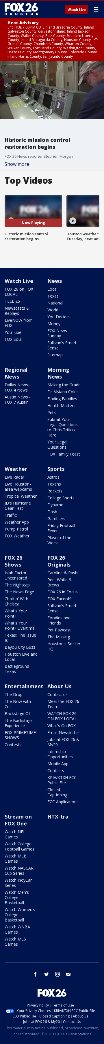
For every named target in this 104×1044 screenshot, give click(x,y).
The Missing (58, 636)
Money (53, 323)
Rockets (54, 491)
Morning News (58, 373)
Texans (54, 484)
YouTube (13, 332)
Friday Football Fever (61, 528)
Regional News (16, 373)
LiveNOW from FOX (19, 322)
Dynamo (55, 504)
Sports (55, 468)
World (52, 310)
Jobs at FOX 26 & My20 (63, 742)
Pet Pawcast (59, 630)
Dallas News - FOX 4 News (18, 387)
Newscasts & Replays (17, 310)
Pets (51, 412)
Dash (52, 511)
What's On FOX (61, 725)
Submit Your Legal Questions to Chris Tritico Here (62, 427)
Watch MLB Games (16, 858)
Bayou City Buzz (20, 647)
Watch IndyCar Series (18, 882)
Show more (17, 164)
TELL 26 (12, 301)
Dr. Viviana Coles (63, 391)
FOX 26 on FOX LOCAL (19, 291)
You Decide (58, 316)
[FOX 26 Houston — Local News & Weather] (21, 9)
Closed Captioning (57, 792)
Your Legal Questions (57, 444)
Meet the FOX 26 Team (63, 704)
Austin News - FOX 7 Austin (18, 399)
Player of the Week (59, 540)
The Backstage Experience (19, 723)
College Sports (61, 498)
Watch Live (77, 10)
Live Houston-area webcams (18, 486)
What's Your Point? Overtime (20, 625)
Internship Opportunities (60, 754)
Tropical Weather (21, 496)
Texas (53, 296)
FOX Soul (13, 339)
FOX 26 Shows (13, 561)
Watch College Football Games (19, 846)
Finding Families (62, 398)
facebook (35, 974)
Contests (13, 744)
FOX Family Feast (63, 454)
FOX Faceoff (58, 598)
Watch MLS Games (15, 941)
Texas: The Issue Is (20, 637)
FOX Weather (17, 536)
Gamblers (56, 518)
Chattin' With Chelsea (16, 601)
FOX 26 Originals (58, 561)
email (68, 974)
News (54, 280)
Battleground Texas (17, 668)
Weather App (17, 522)
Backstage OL (18, 713)
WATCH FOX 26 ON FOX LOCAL (62, 716)
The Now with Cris (18, 704)
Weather (16, 468)
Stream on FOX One (18, 820)
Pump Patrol (16, 529)
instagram (57, 974)
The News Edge (19, 592)
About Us (59, 686)
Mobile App (57, 763)
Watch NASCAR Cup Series (19, 870)
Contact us (57, 694)
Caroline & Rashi (62, 572)
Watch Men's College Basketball (17, 897)
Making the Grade (64, 384)
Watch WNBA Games (17, 929)
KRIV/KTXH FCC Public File (62, 780)
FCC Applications (63, 801)
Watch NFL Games (15, 834)
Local (52, 289)
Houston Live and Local (21, 656)
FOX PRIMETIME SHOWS (20, 735)
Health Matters (61, 405)
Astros (53, 477)
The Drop (14, 694)
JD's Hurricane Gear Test (18, 505)
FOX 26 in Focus (62, 592)
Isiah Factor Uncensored (16, 575)
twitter (46, 974)
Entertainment (24, 686)
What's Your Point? (16, 613)
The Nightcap (17, 585)
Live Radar (14, 477)
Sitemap (55, 355)
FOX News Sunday (57, 333)
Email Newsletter (63, 732)
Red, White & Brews (59, 582)
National (55, 303)
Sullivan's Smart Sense (62, 345)
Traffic (11, 515)
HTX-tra (57, 816)
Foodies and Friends (58, 620)
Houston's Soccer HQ (63, 646)
